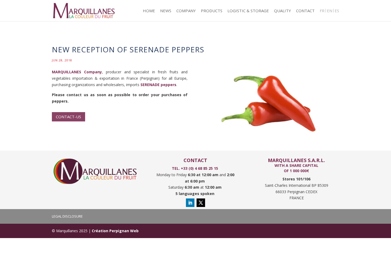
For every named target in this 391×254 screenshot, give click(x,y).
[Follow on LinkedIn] (190, 202)
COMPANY (186, 11)
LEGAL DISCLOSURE (67, 216)
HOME (149, 11)
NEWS (165, 11)
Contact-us (68, 116)
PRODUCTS (211, 11)
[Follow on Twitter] (201, 202)
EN (329, 11)
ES (337, 11)
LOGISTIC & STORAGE (248, 11)
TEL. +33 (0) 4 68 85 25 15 (195, 168)
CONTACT (305, 11)
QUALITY (282, 11)
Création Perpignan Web (115, 230)
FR (322, 11)
